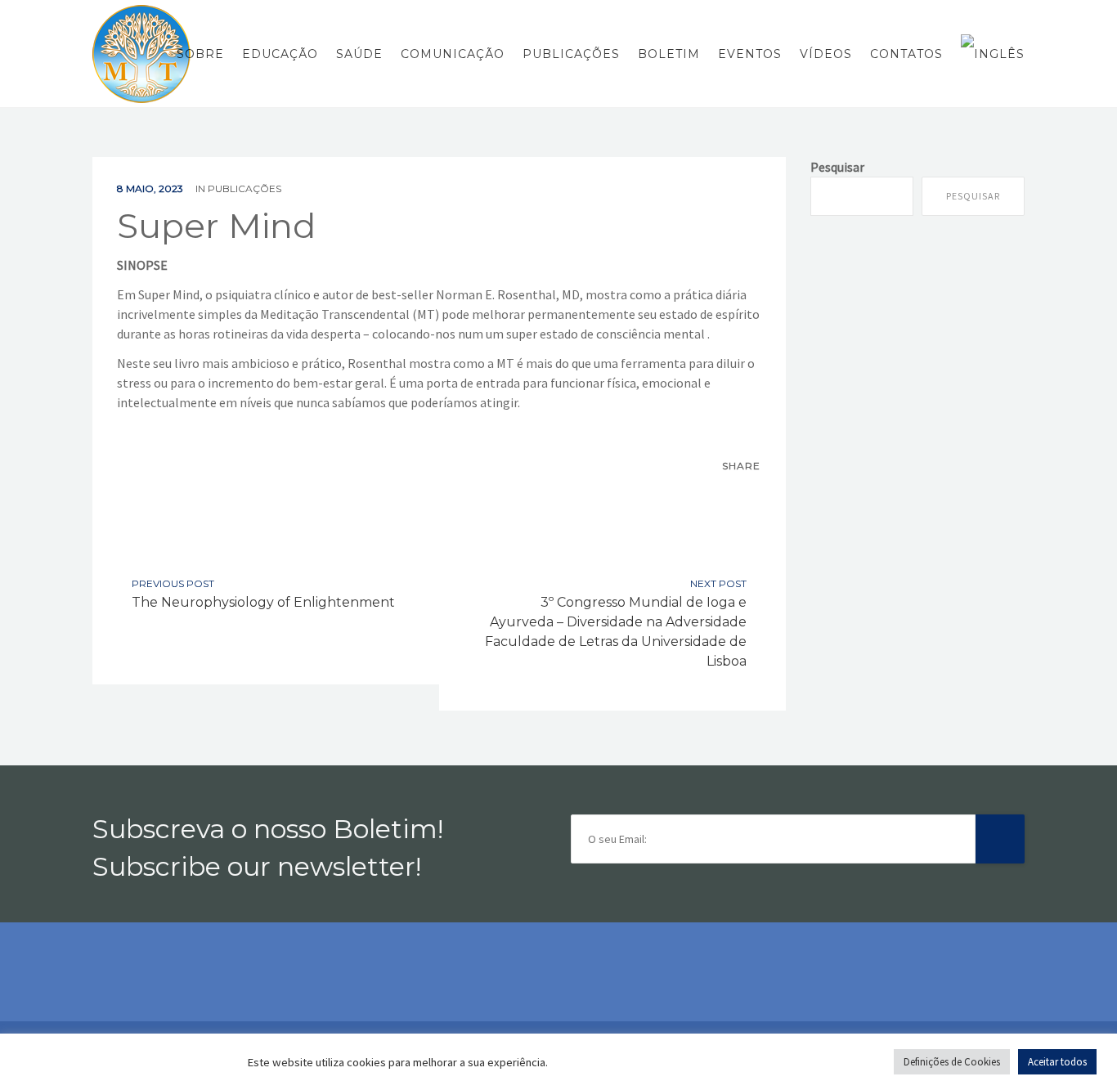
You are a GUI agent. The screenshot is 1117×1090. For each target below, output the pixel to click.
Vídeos (826, 54)
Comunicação (453, 54)
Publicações (571, 54)
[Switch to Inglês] (988, 54)
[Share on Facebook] (711, 495)
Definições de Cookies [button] (952, 1062)
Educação (280, 54)
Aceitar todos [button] (1057, 1062)
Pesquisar (837, 167)
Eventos (750, 54)
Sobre (200, 54)
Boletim (669, 54)
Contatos (906, 54)
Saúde (359, 54)
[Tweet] (745, 495)
